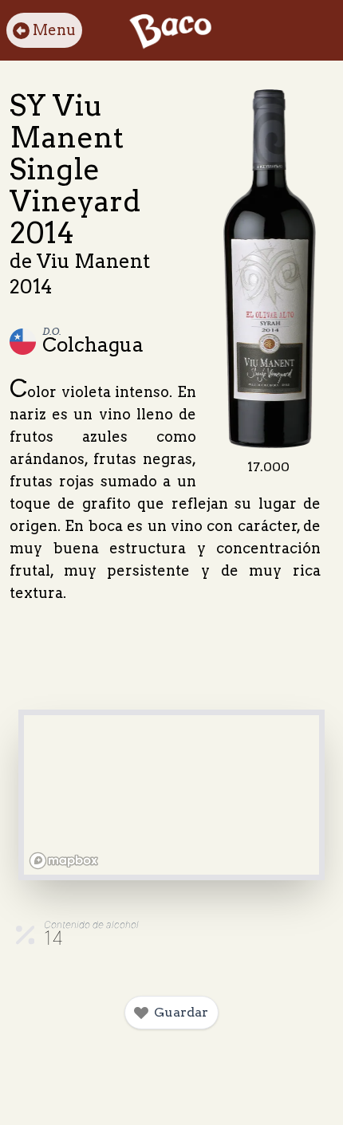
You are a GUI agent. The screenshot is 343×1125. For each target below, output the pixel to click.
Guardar (181, 1012)
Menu (54, 30)
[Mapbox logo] (64, 861)
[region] (171, 795)
